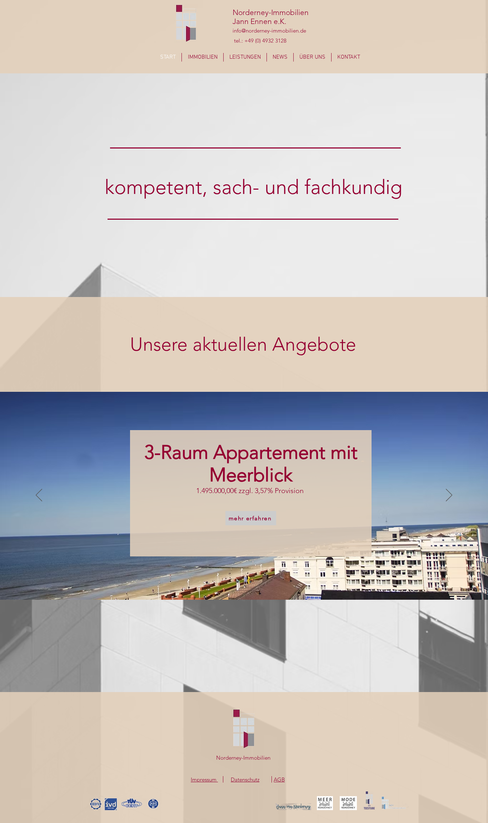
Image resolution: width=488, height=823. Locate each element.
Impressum (204, 779)
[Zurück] (39, 495)
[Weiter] (449, 495)
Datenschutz (245, 779)
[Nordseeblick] (244, 582)
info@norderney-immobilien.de (269, 30)
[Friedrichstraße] (250, 582)
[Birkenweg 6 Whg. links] (237, 582)
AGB (279, 779)
